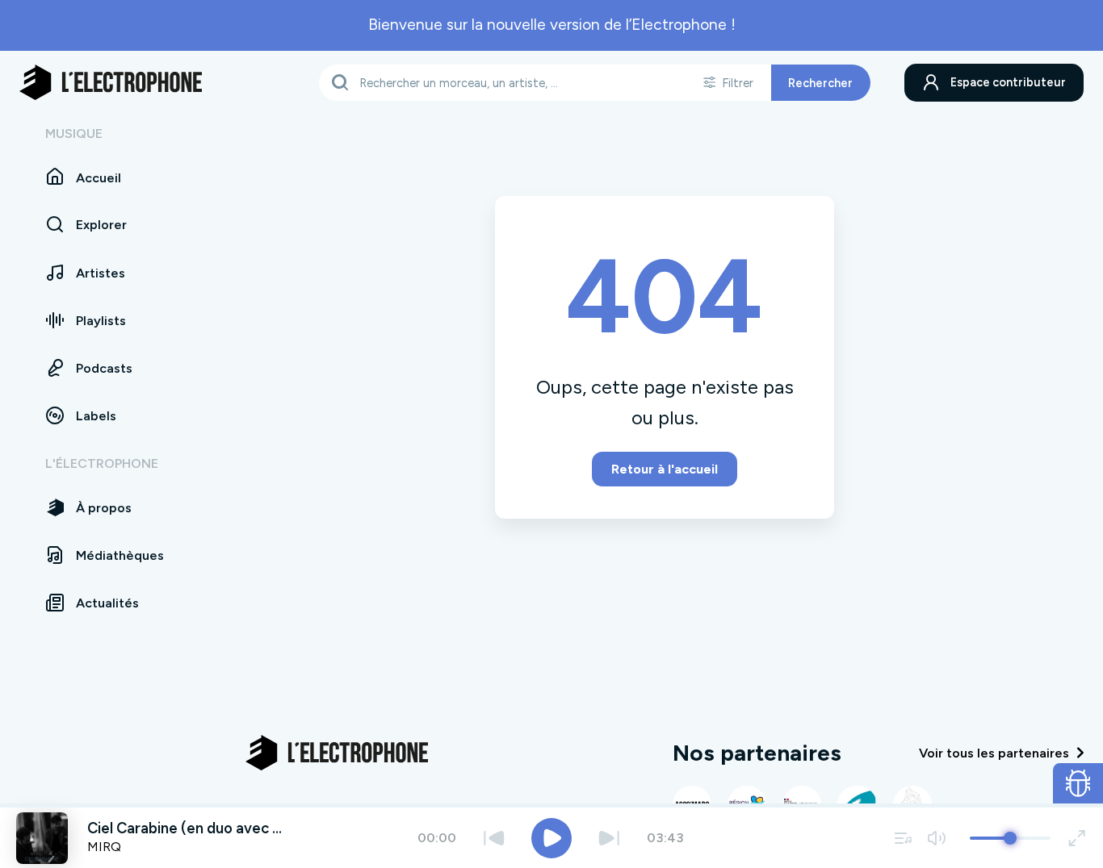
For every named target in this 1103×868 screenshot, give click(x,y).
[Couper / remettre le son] (936, 837)
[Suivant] (609, 838)
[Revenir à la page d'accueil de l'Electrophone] (110, 82)
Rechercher (820, 82)
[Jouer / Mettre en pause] (551, 838)
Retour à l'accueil (664, 469)
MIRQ (104, 846)
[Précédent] (494, 838)
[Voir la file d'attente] (903, 837)
